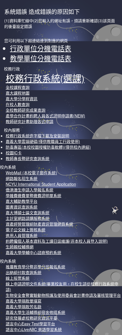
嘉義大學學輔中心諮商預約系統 (33, 252)
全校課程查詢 (18, 87)
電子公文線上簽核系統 (25, 229)
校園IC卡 (14, 153)
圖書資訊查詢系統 (21, 207)
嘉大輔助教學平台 (21, 201)
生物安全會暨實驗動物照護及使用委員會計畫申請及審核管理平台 (63, 295)
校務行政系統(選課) (45, 77)
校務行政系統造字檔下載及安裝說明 (37, 135)
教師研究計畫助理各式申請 (29, 121)
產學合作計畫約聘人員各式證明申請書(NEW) (45, 116)
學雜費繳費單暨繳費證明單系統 (33, 195)
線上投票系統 (18, 278)
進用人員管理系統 (21, 235)
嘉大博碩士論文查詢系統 (27, 212)
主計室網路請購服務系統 (27, 218)
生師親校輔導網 (19, 247)
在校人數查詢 (18, 104)
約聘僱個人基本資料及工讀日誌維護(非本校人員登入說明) (57, 241)
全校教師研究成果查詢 (25, 110)
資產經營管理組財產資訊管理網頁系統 (39, 224)
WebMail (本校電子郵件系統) (31, 172)
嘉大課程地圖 (18, 93)
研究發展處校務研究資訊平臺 (31, 318)
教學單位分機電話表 (40, 58)
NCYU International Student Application (41, 184)
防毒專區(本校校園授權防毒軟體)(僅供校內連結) (48, 147)
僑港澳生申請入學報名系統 (29, 190)
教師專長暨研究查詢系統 (27, 158)
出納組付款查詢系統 (23, 272)
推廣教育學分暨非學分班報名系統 (35, 266)
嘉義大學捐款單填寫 (23, 301)
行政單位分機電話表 (40, 48)
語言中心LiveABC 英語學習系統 (34, 329)
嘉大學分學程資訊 (21, 98)
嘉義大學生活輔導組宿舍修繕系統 (35, 312)
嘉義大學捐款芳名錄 (23, 306)
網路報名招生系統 (21, 178)
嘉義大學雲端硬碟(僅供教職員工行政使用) (43, 141)
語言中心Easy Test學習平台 (30, 323)
